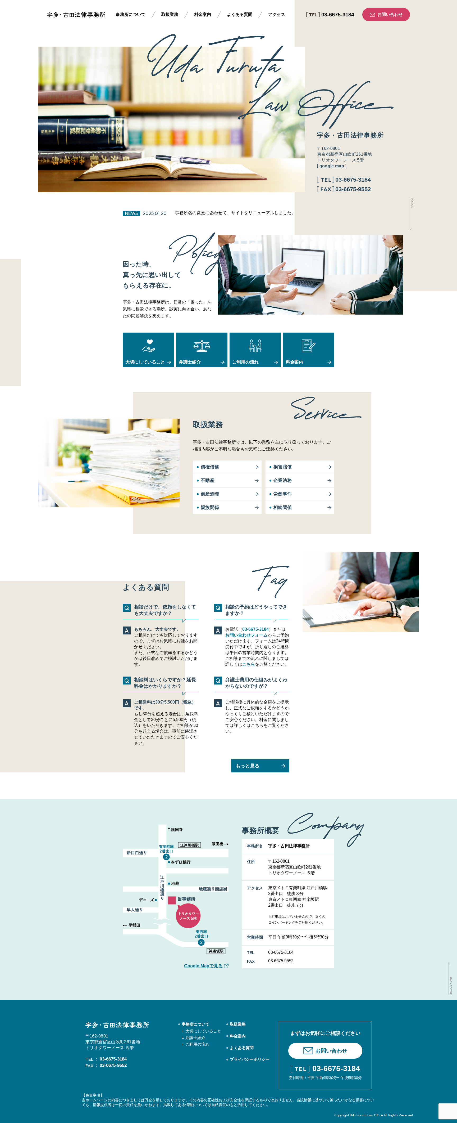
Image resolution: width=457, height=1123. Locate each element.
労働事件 (282, 493)
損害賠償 (282, 466)
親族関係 (210, 507)
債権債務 (210, 466)
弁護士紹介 (195, 1037)
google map (331, 166)
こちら (248, 664)
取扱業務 (169, 14)
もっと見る (247, 765)
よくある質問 (239, 14)
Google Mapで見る (203, 965)
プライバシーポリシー (249, 1059)
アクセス (276, 14)
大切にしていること (203, 1031)
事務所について (130, 14)
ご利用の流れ (197, 1044)
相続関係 (282, 507)
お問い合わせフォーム (246, 635)
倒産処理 (210, 493)
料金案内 (202, 14)
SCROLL (412, 203)
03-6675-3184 (255, 629)
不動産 (207, 480)
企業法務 (282, 480)
